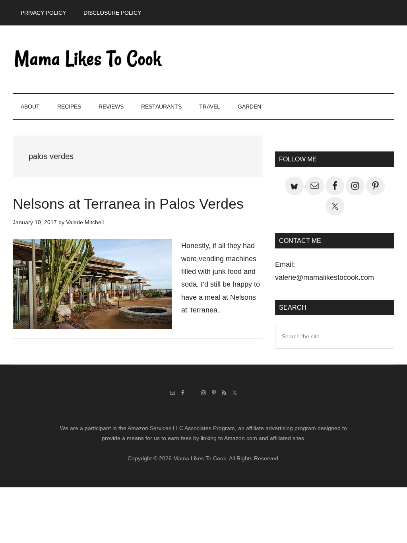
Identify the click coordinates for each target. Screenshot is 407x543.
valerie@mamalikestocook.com (324, 277)
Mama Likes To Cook (88, 59)
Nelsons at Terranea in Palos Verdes (128, 204)
